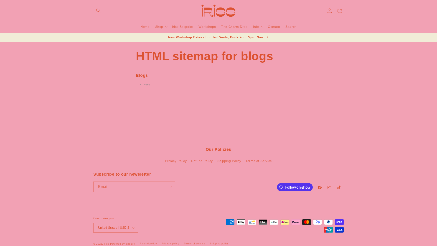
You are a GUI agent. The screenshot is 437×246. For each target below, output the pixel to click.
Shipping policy (219, 243)
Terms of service (194, 243)
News (147, 84)
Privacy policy (170, 243)
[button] (98, 11)
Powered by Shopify (122, 243)
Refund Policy (202, 161)
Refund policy (148, 243)
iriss (106, 243)
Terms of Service (259, 161)
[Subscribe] (170, 187)
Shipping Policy (229, 161)
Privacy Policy (176, 161)
